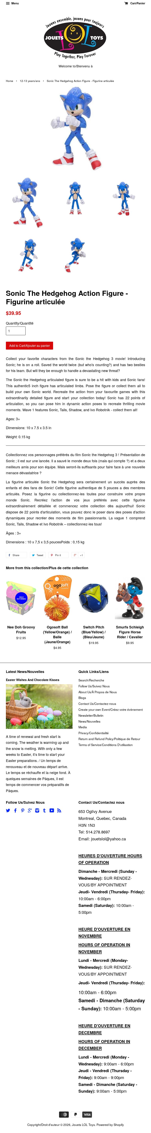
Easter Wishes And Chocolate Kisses (32, 680)
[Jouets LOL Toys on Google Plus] (30, 811)
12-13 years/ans (30, 81)
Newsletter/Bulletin (90, 715)
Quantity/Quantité (19, 323)
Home (9, 81)
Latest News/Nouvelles (25, 671)
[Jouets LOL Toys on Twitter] (8, 811)
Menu (15, 3)
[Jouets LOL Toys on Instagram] (37, 811)
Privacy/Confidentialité (93, 733)
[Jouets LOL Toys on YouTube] (52, 811)
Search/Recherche (91, 680)
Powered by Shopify (110, 1124)
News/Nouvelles (89, 721)
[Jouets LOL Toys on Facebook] (15, 811)
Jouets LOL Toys (83, 1124)
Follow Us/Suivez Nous (94, 686)
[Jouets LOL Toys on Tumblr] (44, 811)
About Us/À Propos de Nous (97, 692)
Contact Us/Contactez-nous (97, 703)
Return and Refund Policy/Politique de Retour (109, 739)
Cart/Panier (137, 3)
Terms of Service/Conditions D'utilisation (105, 744)
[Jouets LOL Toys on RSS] (59, 811)
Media (82, 727)
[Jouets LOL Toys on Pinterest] (22, 811)
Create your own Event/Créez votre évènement (110, 709)
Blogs (82, 697)
